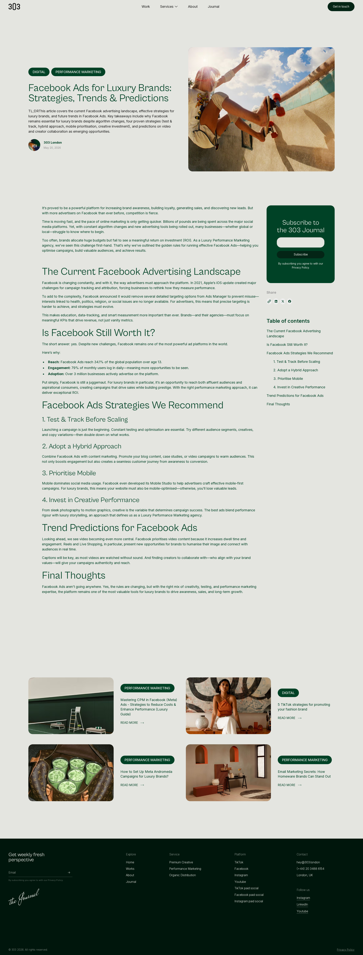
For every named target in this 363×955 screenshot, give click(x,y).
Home (130, 862)
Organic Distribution (182, 875)
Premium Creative (181, 862)
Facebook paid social (249, 895)
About (130, 875)
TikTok (238, 862)
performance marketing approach (221, 387)
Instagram (241, 875)
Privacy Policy (345, 949)
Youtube (240, 882)
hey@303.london (308, 862)
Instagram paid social (248, 901)
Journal (131, 882)
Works (130, 869)
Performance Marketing (185, 869)
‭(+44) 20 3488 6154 (310, 869)
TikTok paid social (246, 888)
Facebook (241, 869)
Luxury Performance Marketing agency (171, 515)
